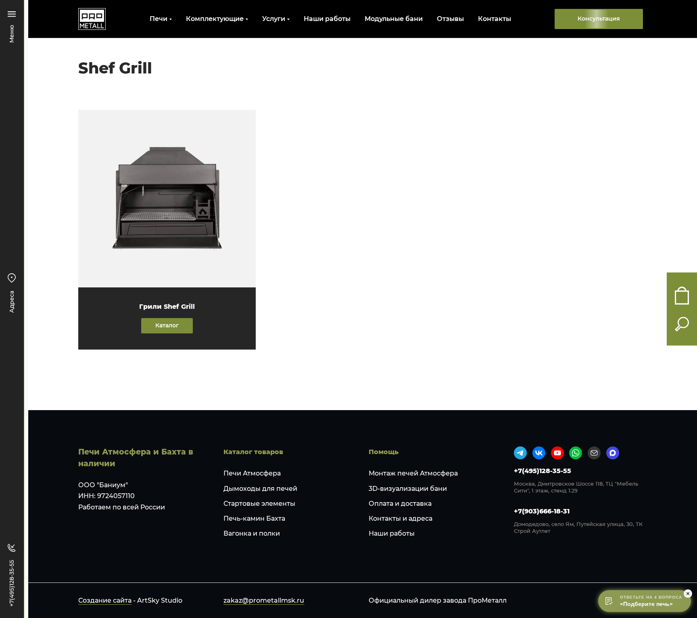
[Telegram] (520, 452)
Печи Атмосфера (252, 473)
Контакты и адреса (400, 518)
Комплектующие (215, 19)
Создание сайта (104, 600)
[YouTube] (557, 452)
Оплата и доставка (400, 503)
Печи (158, 19)
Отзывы (450, 19)
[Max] (612, 452)
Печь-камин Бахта (254, 518)
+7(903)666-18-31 (542, 511)
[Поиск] (682, 324)
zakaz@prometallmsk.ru (263, 600)
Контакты (494, 19)
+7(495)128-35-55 (542, 471)
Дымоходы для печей (260, 488)
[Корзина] (682, 296)
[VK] (538, 452)
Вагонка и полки (251, 533)
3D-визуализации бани (408, 488)
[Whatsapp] (575, 452)
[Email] (594, 452)
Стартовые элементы (259, 503)
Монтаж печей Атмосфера (413, 473)
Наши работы (327, 19)
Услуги (273, 19)
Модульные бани (394, 19)
